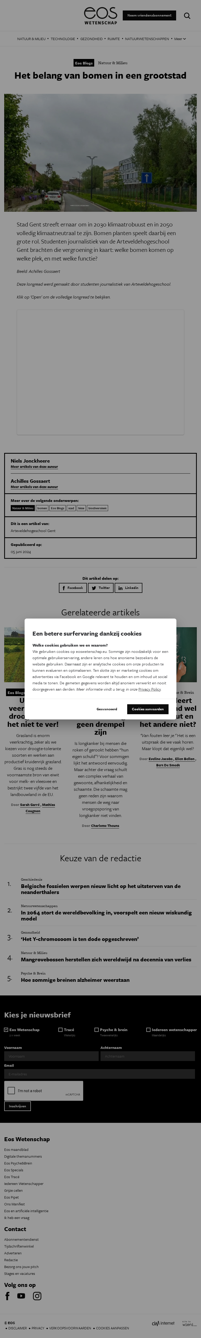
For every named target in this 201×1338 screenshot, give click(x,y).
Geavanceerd (107, 709)
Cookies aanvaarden (148, 709)
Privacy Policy (149, 689)
